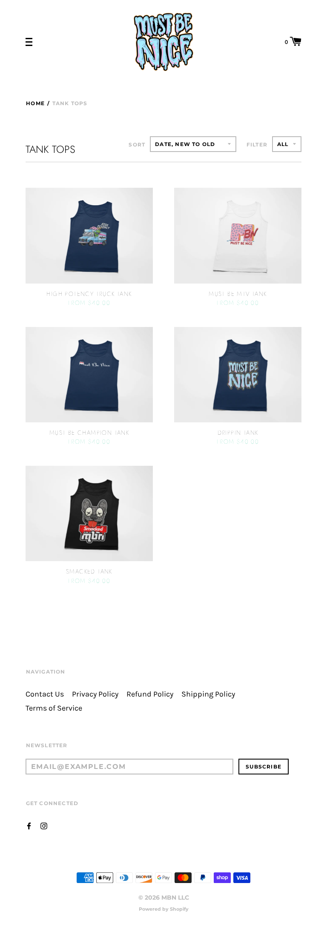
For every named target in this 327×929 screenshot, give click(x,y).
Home (35, 103)
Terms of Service (54, 708)
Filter (257, 144)
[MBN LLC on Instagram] (43, 825)
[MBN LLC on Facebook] (29, 825)
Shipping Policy (208, 694)
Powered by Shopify (164, 909)
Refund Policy (149, 694)
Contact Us (45, 694)
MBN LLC (175, 897)
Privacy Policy (95, 694)
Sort (137, 144)
